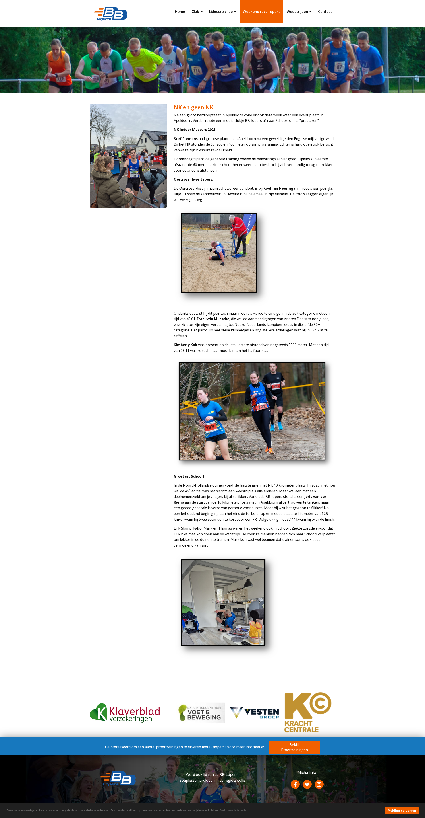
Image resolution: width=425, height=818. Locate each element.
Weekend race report (261, 11)
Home (180, 11)
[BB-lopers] (110, 12)
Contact (325, 11)
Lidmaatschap (221, 11)
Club (195, 11)
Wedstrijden (297, 11)
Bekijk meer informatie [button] (233, 810)
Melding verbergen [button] (402, 810)
